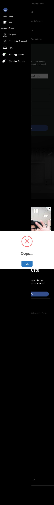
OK (27, 263)
